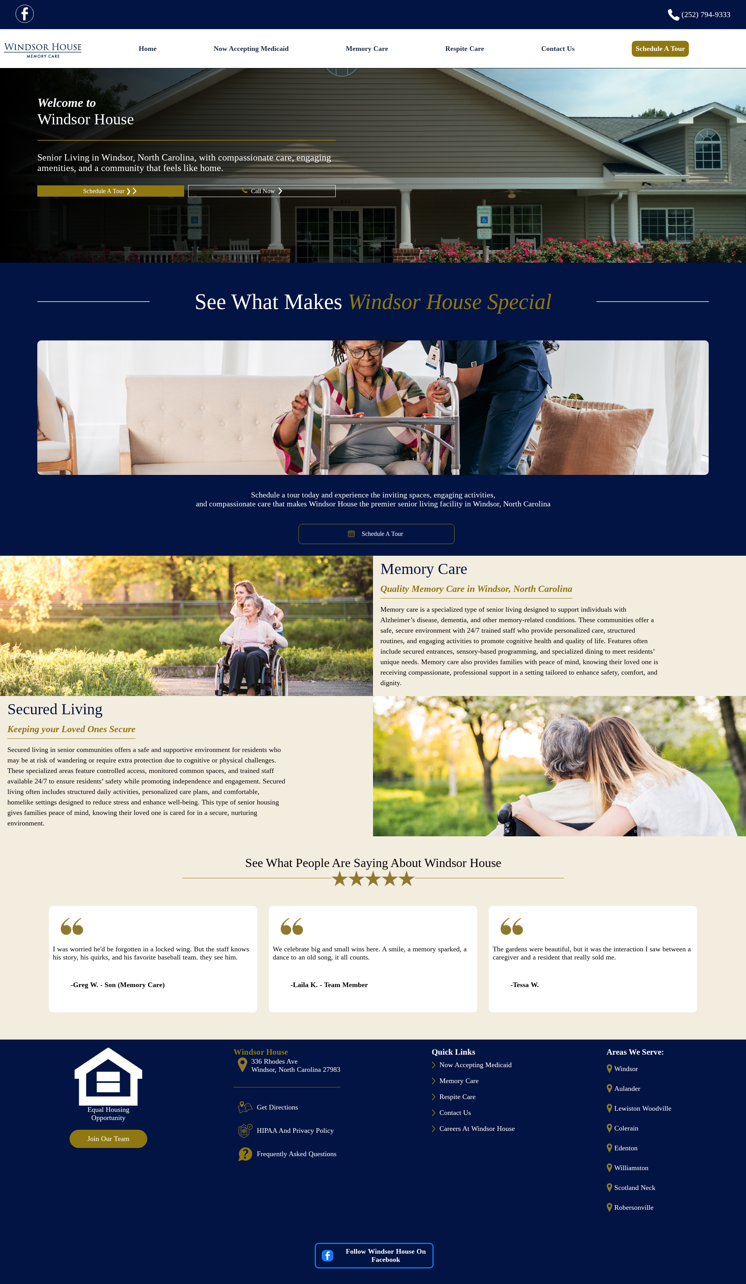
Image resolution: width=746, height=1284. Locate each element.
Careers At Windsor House (477, 1128)
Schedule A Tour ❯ (107, 191)
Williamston (631, 1168)
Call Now (264, 191)
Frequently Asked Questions (296, 1154)
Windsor (626, 1069)
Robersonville (634, 1207)
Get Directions (277, 1107)
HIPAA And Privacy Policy (295, 1130)
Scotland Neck (634, 1188)
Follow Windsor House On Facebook (386, 1255)
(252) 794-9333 (706, 14)
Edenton (626, 1148)
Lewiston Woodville (642, 1108)
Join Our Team (108, 1139)
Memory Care (367, 48)
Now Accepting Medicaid (251, 48)
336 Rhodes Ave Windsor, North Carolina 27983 (295, 1065)
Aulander (627, 1088)
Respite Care (464, 48)
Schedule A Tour (660, 48)
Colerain (626, 1128)
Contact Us (558, 48)
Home (148, 48)
